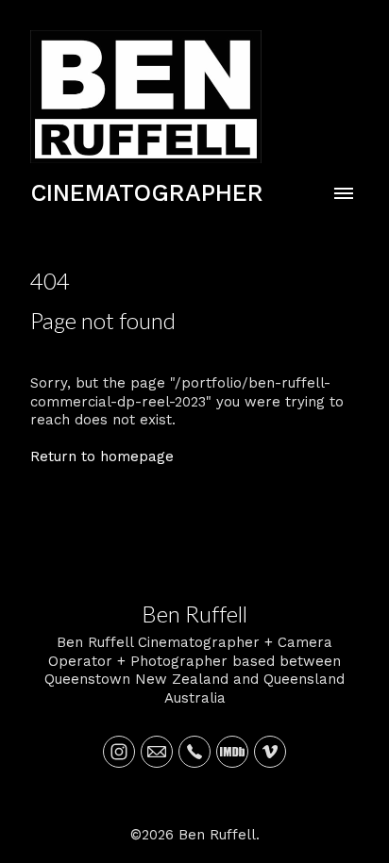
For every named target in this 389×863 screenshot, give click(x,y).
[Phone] (194, 752)
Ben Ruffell (194, 613)
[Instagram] (119, 752)
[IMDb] (232, 752)
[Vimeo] (270, 752)
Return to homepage (102, 456)
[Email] (157, 752)
